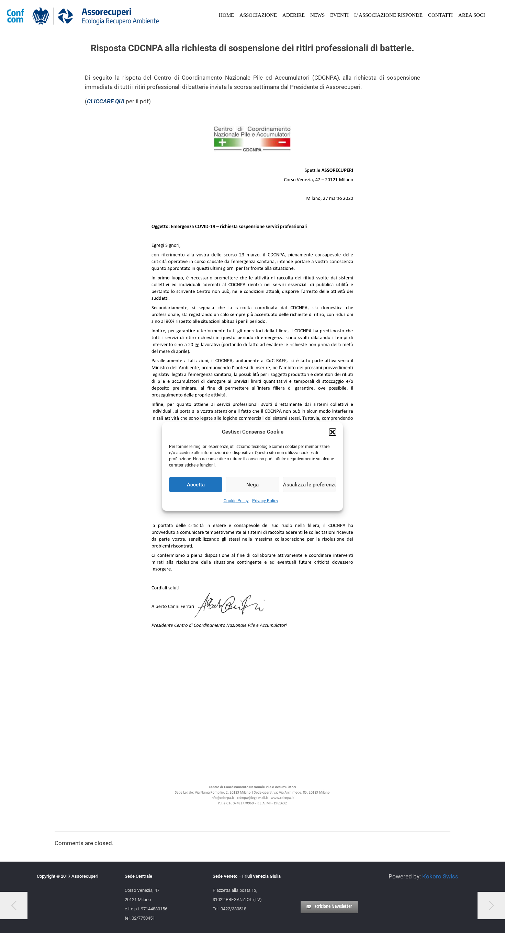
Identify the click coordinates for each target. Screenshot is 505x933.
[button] (332, 432)
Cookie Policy (236, 500)
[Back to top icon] (472, 919)
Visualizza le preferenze (309, 485)
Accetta (196, 485)
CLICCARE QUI (105, 101)
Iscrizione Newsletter (332, 906)
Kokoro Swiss (440, 876)
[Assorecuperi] (83, 15)
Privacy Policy (265, 500)
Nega (252, 485)
